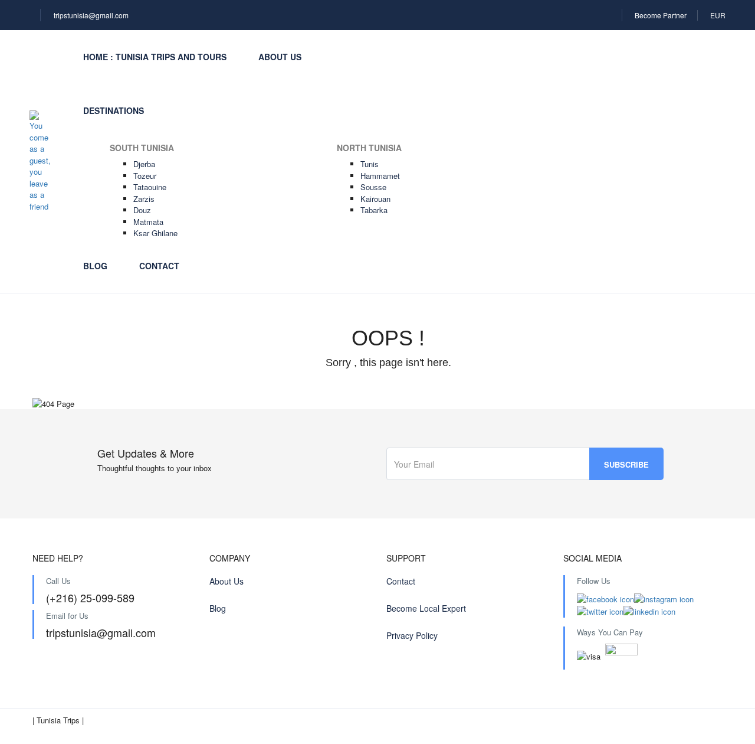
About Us (279, 57)
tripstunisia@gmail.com (91, 15)
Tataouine (149, 186)
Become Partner (661, 15)
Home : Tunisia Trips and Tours (154, 57)
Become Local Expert (426, 608)
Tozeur (144, 175)
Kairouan (375, 198)
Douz (142, 210)
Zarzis (144, 198)
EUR (718, 15)
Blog (95, 266)
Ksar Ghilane (155, 233)
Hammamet (380, 175)
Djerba (144, 163)
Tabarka (374, 210)
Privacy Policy (412, 635)
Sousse (373, 186)
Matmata (148, 221)
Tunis (369, 163)
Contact (159, 266)
